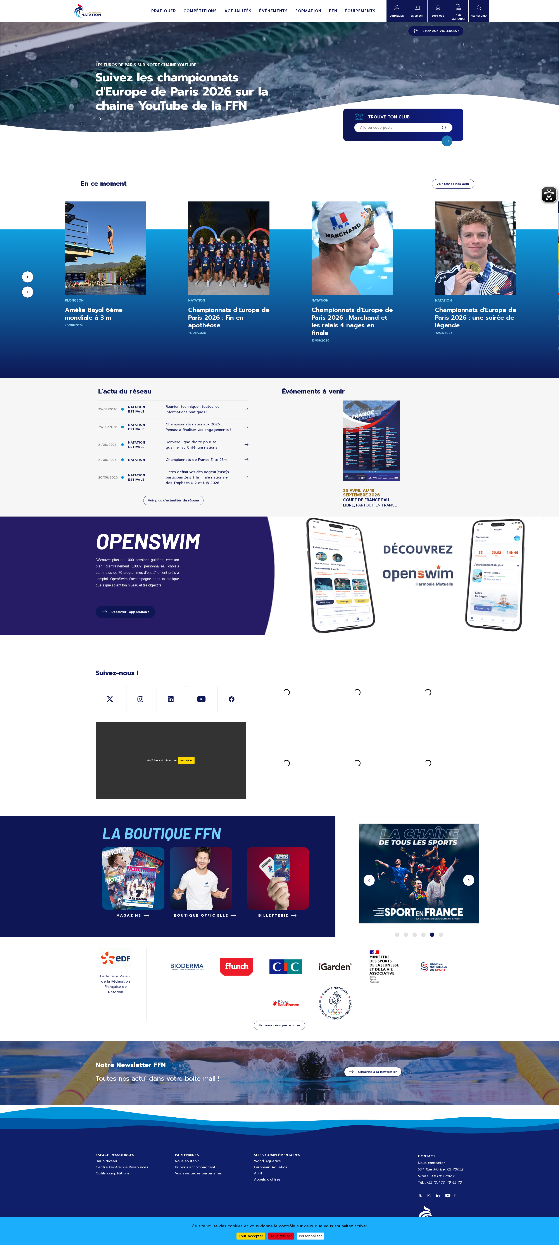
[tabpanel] (419, 874)
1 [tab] (397, 935)
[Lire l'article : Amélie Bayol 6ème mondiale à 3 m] (105, 248)
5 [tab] (432, 935)
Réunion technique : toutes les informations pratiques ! (192, 409)
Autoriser (186, 760)
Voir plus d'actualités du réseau (173, 500)
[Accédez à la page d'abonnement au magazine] (133, 878)
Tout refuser (281, 1236)
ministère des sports (384, 967)
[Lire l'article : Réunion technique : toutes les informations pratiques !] (246, 409)
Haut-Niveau (106, 1161)
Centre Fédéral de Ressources (122, 1167)
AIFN (258, 1173)
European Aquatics (270, 1167)
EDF (115, 958)
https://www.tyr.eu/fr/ (419, 874)
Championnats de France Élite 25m (196, 459)
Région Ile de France (285, 1003)
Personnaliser (310, 1236)
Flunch (236, 967)
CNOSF (335, 1003)
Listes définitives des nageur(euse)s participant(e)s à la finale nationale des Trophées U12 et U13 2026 (197, 477)
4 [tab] (423, 935)
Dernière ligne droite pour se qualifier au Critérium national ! (193, 444)
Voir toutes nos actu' (453, 184)
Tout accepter (251, 1236)
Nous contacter (431, 1162)
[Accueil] (87, 11)
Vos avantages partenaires (198, 1173)
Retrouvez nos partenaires (279, 1025)
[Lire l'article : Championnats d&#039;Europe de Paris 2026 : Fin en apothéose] (228, 248)
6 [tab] (441, 935)
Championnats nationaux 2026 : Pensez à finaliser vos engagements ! (198, 427)
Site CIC (285, 966)
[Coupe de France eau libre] (371, 454)
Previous (27, 277)
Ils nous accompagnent (195, 1167)
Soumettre (447, 140)
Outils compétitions (112, 1173)
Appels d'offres (267, 1179)
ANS (434, 966)
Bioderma (187, 967)
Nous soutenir (187, 1161)
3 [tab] (414, 935)
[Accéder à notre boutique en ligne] (206, 878)
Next (27, 292)
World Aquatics (267, 1161)
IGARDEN (335, 966)
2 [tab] (406, 935)
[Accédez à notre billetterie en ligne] (278, 878)
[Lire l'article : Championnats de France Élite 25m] (246, 459)
